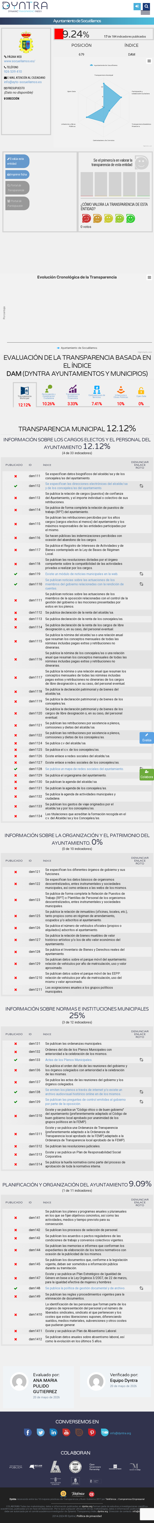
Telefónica (110, 1499)
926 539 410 (13, 71)
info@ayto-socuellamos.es (23, 82)
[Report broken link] (141, 486)
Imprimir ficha (18, 174)
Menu (145, 11)
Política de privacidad (89, 1516)
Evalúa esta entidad (15, 161)
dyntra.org (87, 1506)
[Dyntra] (25, 6)
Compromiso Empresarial (131, 1499)
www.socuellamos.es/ (19, 61)
